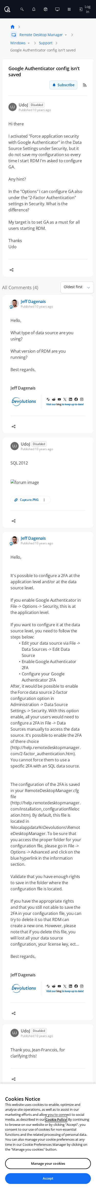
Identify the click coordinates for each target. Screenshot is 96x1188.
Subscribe (66, 84)
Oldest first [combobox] (73, 286)
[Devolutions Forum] (7, 9)
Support (45, 42)
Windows (18, 42)
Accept (48, 1178)
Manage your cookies (48, 1163)
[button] (86, 287)
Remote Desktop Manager (41, 34)
